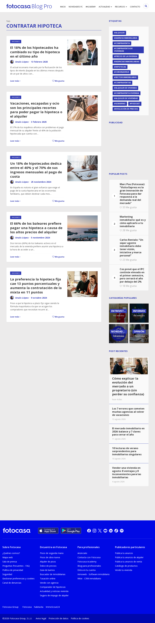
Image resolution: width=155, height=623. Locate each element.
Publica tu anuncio (124, 553)
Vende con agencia (49, 582)
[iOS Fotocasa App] (48, 531)
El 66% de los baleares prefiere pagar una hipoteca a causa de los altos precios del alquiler (36, 227)
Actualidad (104, 6)
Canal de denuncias (11, 582)
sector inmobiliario (126, 77)
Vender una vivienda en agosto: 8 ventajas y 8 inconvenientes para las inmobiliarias (126, 472)
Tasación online (47, 578)
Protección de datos (58, 618)
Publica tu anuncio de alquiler (129, 557)
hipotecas (120, 67)
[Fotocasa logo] (16, 531)
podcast (135, 103)
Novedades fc (76, 6)
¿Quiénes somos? (11, 553)
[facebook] (89, 530)
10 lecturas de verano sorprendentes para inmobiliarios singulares (127, 451)
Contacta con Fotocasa (89, 557)
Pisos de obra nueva (50, 557)
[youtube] (105, 530)
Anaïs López (22, 61)
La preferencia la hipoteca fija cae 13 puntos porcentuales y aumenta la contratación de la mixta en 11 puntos (36, 285)
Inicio (63, 6)
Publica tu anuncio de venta (128, 561)
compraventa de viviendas (123, 49)
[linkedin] (111, 530)
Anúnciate (82, 553)
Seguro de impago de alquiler (54, 595)
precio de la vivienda (126, 56)
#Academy (91, 6)
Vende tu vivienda (123, 570)
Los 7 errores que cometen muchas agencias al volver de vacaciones (128, 412)
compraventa (122, 43)
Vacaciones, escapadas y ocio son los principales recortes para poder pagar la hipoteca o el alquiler (36, 109)
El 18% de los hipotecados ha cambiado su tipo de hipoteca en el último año (35, 51)
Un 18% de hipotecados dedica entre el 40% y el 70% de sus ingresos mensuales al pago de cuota (36, 170)
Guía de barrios (47, 570)
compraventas (123, 82)
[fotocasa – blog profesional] (29, 6)
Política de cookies (80, 618)
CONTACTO (135, 6)
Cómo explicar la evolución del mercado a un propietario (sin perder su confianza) (128, 386)
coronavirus (122, 72)
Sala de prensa (9, 561)
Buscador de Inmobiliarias (52, 574)
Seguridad (7, 574)
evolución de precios (126, 109)
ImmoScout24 (53, 606)
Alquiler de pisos (48, 561)
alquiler (120, 32)
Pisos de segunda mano (52, 553)
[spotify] (122, 530)
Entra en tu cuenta (87, 570)
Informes (16, 41)
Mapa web (7, 557)
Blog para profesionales (89, 565)
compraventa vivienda (127, 93)
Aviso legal (41, 618)
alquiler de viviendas (126, 98)
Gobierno (120, 103)
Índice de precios (48, 565)
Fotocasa (27, 606)
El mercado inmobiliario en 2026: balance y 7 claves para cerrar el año (128, 431)
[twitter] (100, 530)
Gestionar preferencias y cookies (18, 578)
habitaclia (38, 606)
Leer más (14, 80)
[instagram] (94, 530)
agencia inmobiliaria (126, 38)
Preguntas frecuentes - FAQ (16, 565)
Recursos (120, 6)
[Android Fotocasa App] (71, 531)
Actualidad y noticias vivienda (54, 591)
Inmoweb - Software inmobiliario (94, 574)
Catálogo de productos (126, 565)
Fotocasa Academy (87, 561)
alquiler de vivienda (126, 88)
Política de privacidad (12, 570)
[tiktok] (116, 530)
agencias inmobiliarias (127, 61)
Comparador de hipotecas (53, 587)
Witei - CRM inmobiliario (89, 578)
